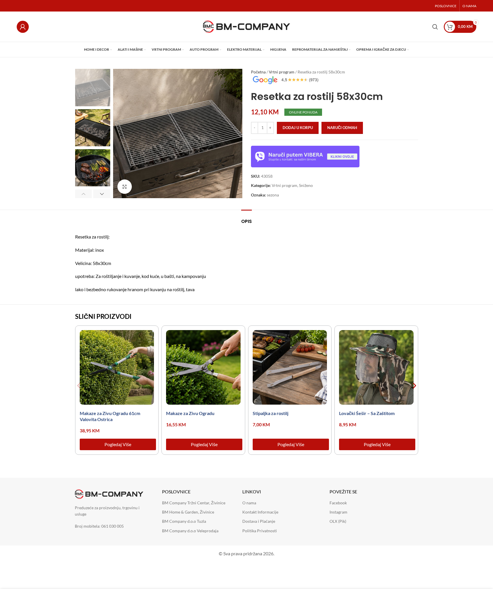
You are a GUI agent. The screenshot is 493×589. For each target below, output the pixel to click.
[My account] (23, 27)
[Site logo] (246, 26)
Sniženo (306, 185)
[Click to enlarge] (124, 186)
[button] (83, 194)
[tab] (246, 218)
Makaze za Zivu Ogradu (190, 413)
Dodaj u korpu (298, 127)
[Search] (435, 27)
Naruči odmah (342, 127)
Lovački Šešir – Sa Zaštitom (367, 413)
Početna (258, 71)
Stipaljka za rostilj (270, 413)
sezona (273, 194)
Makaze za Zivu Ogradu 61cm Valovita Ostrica (110, 416)
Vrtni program (281, 71)
